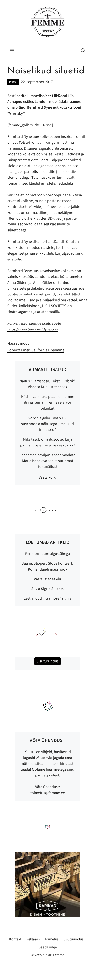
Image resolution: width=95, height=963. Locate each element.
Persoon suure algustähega (47, 553)
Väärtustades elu (47, 579)
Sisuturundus (73, 939)
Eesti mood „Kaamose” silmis (47, 598)
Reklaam (33, 939)
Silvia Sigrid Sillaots (47, 588)
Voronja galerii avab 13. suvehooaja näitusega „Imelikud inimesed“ (47, 423)
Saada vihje (48, 947)
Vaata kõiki (48, 477)
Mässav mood (18, 343)
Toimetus (51, 939)
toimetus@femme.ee (47, 792)
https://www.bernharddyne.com (32, 329)
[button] (83, 51)
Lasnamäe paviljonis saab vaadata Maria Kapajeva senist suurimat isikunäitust (47, 460)
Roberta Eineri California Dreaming (35, 350)
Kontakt (15, 939)
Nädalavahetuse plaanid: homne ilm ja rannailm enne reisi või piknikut (47, 402)
